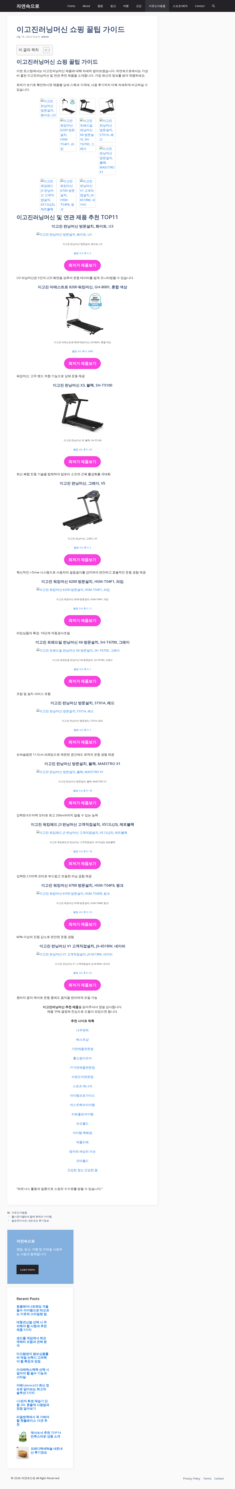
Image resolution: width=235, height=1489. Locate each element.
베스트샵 (82, 1039)
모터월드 (82, 1161)
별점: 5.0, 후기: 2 (82, 547)
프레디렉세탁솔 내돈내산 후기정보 (47, 1450)
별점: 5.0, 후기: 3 (82, 253)
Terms (207, 1478)
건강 (139, 6)
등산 (113, 6)
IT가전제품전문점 (82, 1067)
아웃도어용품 (157, 6)
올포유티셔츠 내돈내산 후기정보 (30, 1220)
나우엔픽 (82, 1030)
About (86, 6)
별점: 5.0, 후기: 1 (82, 669)
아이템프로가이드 (82, 1095)
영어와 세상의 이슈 (82, 1151)
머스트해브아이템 (82, 1105)
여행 (126, 6)
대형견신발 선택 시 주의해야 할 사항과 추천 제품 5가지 (32, 1326)
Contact (200, 6)
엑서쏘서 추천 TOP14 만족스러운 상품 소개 (46, 1434)
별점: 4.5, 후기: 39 (82, 449)
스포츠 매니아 (82, 1086)
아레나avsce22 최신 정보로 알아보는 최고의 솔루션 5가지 (33, 1389)
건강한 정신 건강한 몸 (82, 1170)
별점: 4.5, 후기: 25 (82, 972)
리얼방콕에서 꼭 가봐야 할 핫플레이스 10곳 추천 (33, 1420)
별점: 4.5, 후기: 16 (82, 912)
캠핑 (100, 6)
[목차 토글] (45, 50)
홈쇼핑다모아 (82, 1058)
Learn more (27, 1269)
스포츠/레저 (180, 6)
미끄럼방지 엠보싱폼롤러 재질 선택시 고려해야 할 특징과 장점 (32, 1357)
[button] (213, 6)
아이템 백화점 (82, 1133)
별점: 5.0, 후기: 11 (82, 608)
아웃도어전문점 (82, 1077)
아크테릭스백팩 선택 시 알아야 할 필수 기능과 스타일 (33, 1373)
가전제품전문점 (82, 1049)
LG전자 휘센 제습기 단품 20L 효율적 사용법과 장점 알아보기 (33, 1405)
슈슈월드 (82, 1123)
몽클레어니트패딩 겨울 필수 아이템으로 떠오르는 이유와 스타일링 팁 (33, 1310)
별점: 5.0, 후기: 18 (82, 790)
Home (71, 6)
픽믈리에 (82, 1142)
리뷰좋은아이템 (82, 1114)
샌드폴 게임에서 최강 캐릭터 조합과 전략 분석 (32, 1342)
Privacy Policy (191, 1478)
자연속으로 (28, 6)
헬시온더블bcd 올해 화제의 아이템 (32, 1216)
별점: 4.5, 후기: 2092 (82, 351)
